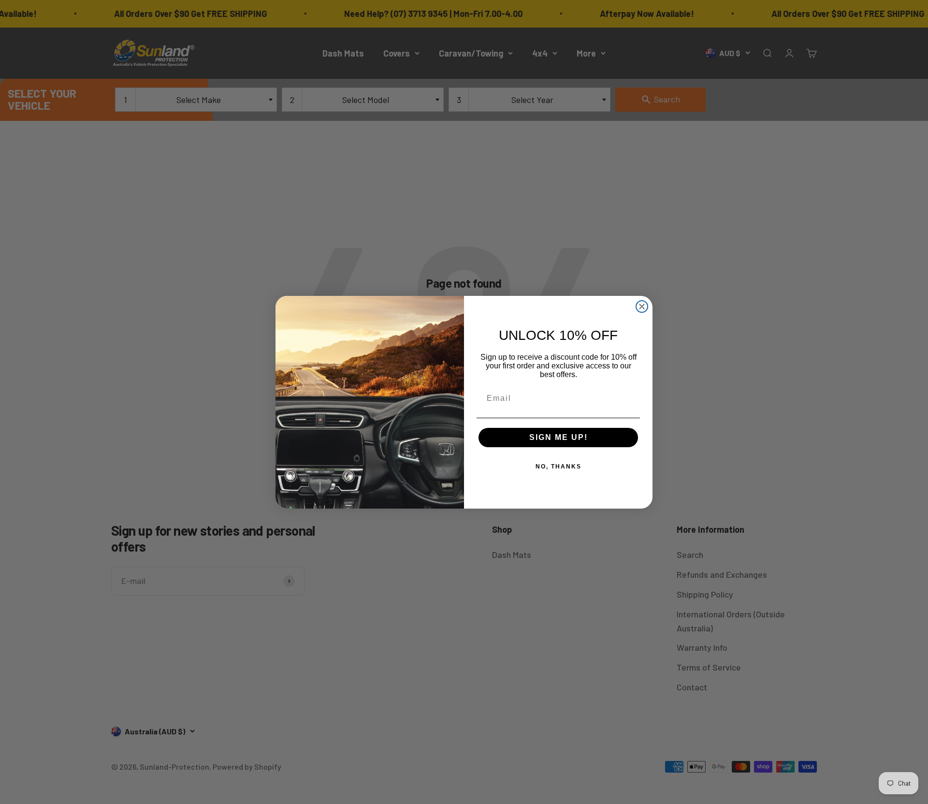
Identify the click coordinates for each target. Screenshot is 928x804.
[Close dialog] (642, 306)
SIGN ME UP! (558, 437)
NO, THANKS (558, 466)
